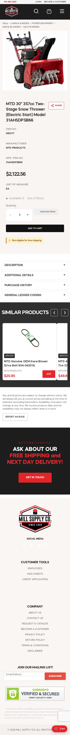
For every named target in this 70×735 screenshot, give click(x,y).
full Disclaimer (50, 718)
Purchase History (18, 285)
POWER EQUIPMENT (43, 23)
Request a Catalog (35, 624)
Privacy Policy (35, 634)
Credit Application (35, 579)
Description (14, 265)
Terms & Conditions (35, 645)
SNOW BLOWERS (12, 27)
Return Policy (35, 640)
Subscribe (55, 676)
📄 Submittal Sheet (46, 212)
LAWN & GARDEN (20, 23)
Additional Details (19, 275)
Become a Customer (35, 629)
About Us (35, 613)
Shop (5, 23)
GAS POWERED (31, 27)
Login (38, 2)
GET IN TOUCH (35, 477)
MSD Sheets (35, 574)
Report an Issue (15, 417)
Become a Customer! (55, 2)
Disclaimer (35, 651)
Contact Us (35, 618)
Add (49, 374)
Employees (35, 568)
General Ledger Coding (23, 295)
